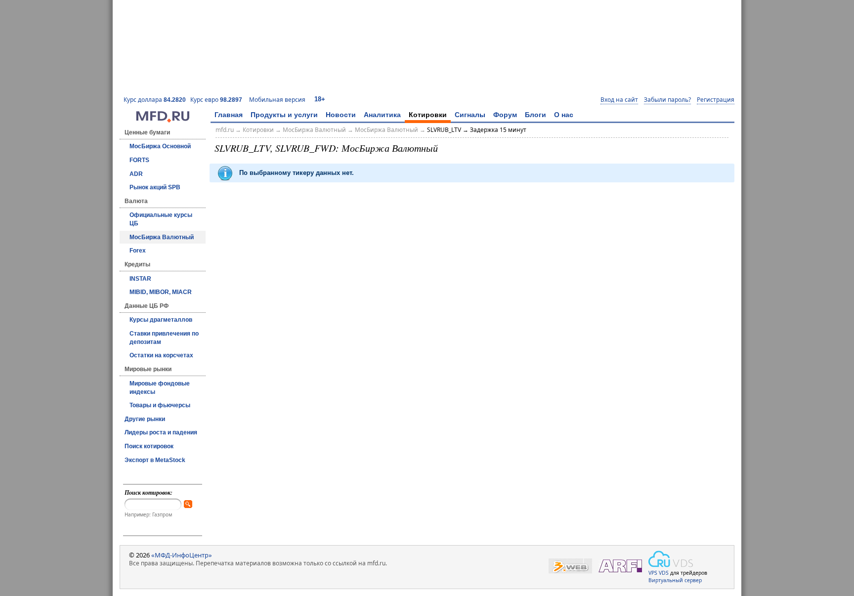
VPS (652, 572)
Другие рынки (145, 419)
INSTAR (140, 278)
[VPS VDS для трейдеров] (670, 559)
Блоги (535, 115)
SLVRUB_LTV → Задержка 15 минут (476, 130)
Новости (341, 115)
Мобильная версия (277, 99)
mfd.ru (224, 130)
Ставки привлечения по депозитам (164, 337)
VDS (664, 572)
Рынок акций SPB (154, 187)
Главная (228, 115)
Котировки (428, 115)
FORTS (139, 160)
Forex (137, 250)
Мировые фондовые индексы (159, 387)
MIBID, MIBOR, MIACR (160, 292)
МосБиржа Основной (160, 146)
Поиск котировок (149, 446)
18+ (319, 99)
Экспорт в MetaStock (155, 460)
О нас (563, 115)
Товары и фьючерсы (159, 405)
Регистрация (715, 100)
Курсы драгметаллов (160, 319)
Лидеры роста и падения (161, 432)
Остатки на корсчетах (161, 355)
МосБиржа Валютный (161, 237)
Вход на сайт (619, 100)
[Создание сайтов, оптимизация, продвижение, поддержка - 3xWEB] (570, 566)
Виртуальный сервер (675, 580)
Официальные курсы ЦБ (160, 219)
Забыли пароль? (667, 100)
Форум (505, 115)
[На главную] (162, 120)
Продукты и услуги (284, 115)
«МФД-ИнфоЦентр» (181, 555)
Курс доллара (155, 99)
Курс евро (216, 99)
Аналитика (382, 115)
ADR (136, 173)
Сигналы (470, 115)
